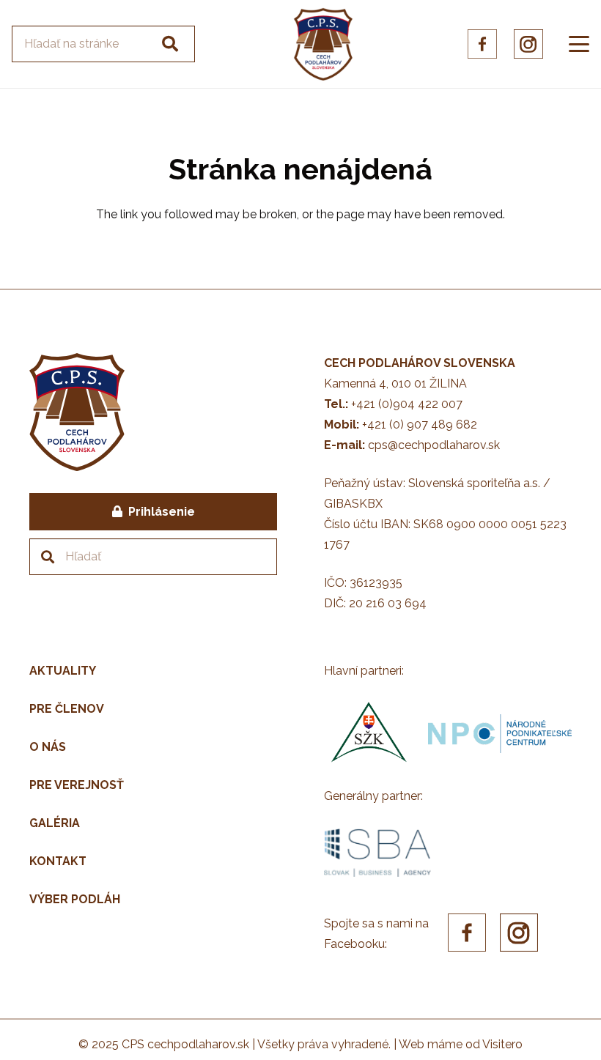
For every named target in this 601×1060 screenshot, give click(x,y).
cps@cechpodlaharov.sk (434, 445)
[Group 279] (482, 44)
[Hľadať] (170, 44)
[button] (579, 44)
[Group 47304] (528, 44)
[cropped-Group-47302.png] (323, 44)
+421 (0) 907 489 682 (419, 424)
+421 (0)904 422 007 (406, 404)
